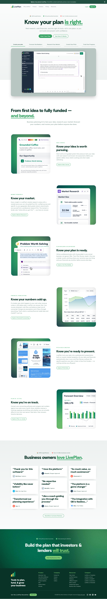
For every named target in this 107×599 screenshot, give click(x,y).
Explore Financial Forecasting (20, 318)
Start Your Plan (45, 36)
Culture (55, 580)
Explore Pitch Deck (63, 368)
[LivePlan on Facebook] (90, 595)
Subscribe (33, 594)
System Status (41, 584)
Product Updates (42, 580)
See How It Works (61, 36)
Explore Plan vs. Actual (18, 419)
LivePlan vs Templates (90, 575)
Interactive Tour (42, 575)
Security (40, 586)
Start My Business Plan (53, 557)
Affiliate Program (73, 580)
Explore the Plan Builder (64, 265)
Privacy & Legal (81, 594)
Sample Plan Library (74, 584)
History (55, 579)
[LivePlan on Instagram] (87, 595)
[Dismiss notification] (104, 2)
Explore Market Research (19, 214)
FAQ (39, 582)
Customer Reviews (42, 579)
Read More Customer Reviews (53, 515)
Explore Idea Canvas (63, 164)
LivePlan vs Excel (89, 577)
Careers (56, 577)
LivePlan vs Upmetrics (90, 580)
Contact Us (56, 575)
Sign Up (93, 6)
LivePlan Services (73, 577)
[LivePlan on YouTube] (95, 595)
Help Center (72, 575)
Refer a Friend (72, 582)
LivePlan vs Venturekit (90, 582)
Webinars (71, 579)
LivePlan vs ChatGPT (89, 579)
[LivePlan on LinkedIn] (92, 595)
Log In (87, 6)
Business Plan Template (75, 586)
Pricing (47, 6)
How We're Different (43, 577)
